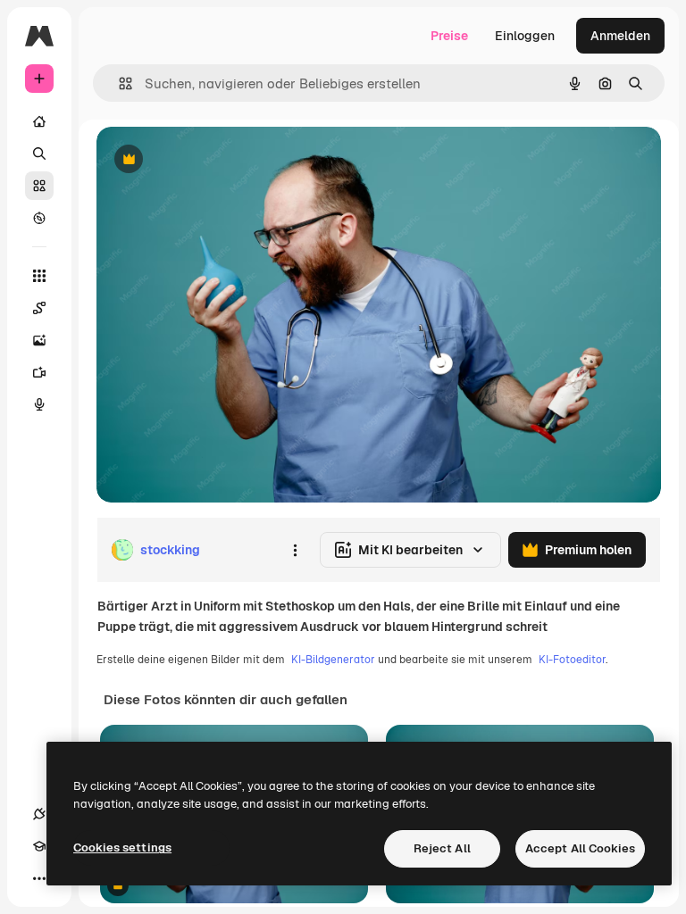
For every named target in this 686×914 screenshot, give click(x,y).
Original (211, 160)
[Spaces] (39, 308)
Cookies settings (122, 847)
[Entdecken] (39, 218)
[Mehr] (39, 878)
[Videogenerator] (39, 372)
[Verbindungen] (39, 814)
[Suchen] (39, 153)
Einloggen (525, 36)
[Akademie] (39, 846)
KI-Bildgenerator (333, 659)
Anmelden (620, 36)
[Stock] (39, 185)
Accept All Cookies (580, 848)
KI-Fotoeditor (572, 659)
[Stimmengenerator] (39, 404)
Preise (449, 36)
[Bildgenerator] (39, 340)
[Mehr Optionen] (295, 550)
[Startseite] (39, 121)
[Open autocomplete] (118, 83)
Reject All (442, 848)
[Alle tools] (39, 276)
